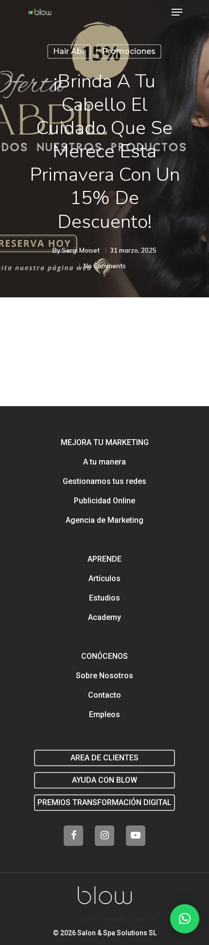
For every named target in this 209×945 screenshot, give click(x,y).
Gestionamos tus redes (104, 481)
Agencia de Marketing (104, 520)
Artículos (104, 578)
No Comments (105, 266)
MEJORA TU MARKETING (105, 442)
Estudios (104, 597)
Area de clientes (104, 757)
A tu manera (104, 461)
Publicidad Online (104, 500)
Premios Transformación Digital (104, 802)
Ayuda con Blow (104, 780)
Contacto (104, 695)
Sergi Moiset (81, 250)
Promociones (129, 51)
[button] (184, 918)
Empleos (104, 714)
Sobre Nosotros (104, 675)
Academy (104, 617)
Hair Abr (69, 51)
